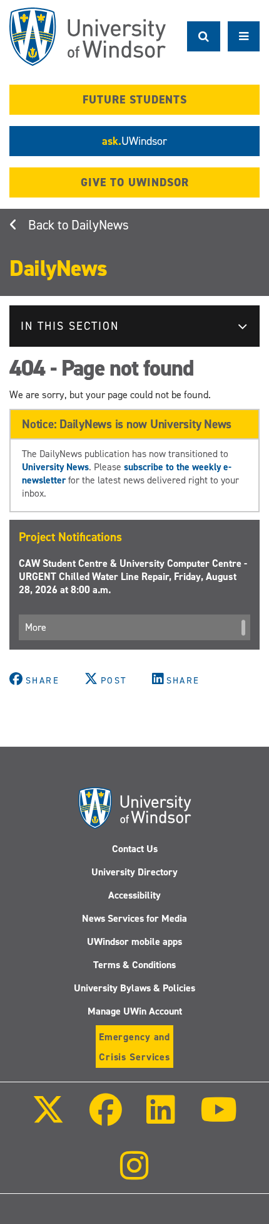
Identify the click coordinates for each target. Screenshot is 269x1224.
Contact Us (135, 848)
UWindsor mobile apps (134, 941)
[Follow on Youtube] (218, 1118)
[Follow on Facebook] (105, 1118)
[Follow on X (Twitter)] (48, 1118)
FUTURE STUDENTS (135, 99)
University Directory (134, 871)
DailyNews (100, 225)
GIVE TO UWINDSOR (135, 182)
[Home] (87, 37)
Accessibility (134, 895)
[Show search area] (203, 36)
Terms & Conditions (134, 964)
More (35, 627)
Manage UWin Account (135, 1011)
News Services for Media (134, 918)
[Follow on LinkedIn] (160, 1118)
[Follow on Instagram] (134, 1174)
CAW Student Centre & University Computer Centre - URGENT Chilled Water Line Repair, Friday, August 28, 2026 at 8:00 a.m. (133, 576)
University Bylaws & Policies (134, 987)
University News (55, 466)
